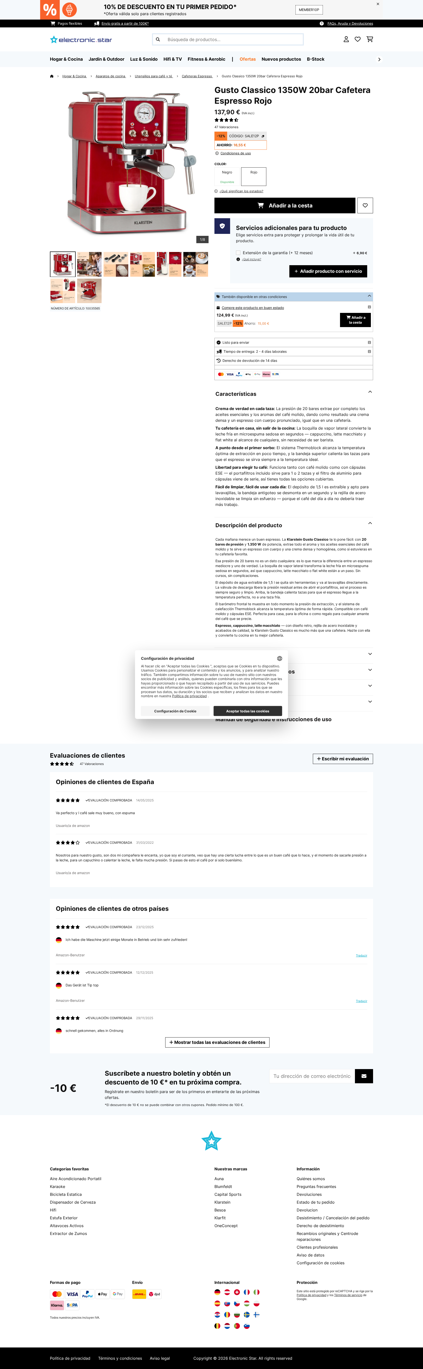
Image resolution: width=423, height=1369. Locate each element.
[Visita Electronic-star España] (217, 1303)
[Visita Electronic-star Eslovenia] (247, 1326)
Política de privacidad (311, 1295)
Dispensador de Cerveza (73, 1202)
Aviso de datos (310, 1255)
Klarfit (220, 1217)
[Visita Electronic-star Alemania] (217, 1292)
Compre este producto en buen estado (253, 308)
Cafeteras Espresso (197, 76)
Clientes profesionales (317, 1247)
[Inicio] (56, 76)
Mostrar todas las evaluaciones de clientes (219, 1042)
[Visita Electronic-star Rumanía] (227, 1315)
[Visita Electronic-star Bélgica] (217, 1326)
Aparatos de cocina (111, 76)
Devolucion (307, 1210)
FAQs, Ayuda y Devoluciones (350, 23)
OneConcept (226, 1225)
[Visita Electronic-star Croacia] (217, 1315)
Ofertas (248, 59)
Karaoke (57, 1186)
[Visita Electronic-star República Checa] (237, 1303)
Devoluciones (309, 1194)
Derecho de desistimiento (320, 1225)
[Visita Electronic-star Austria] (227, 1292)
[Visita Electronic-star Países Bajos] (227, 1326)
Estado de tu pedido (316, 1202)
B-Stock (315, 59)
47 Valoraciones (226, 127)
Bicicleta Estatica (66, 1194)
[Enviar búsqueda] (158, 39)
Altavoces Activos (66, 1225)
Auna (219, 1178)
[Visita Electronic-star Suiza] (237, 1292)
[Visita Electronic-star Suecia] (247, 1315)
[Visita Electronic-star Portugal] (237, 1326)
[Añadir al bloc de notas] (365, 205)
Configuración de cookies (320, 1262)
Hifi (53, 1210)
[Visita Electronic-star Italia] (256, 1292)
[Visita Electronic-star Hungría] (247, 1303)
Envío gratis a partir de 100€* (125, 23)
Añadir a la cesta (290, 205)
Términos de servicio (348, 1295)
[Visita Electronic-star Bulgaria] (237, 1315)
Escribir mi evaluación (345, 758)
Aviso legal (160, 1358)
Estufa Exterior (64, 1217)
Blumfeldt (223, 1186)
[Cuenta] (346, 39)
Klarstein (222, 1202)
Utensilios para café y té (154, 76)
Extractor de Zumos (68, 1233)
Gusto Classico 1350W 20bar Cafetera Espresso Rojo (262, 76)
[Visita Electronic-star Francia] (247, 1292)
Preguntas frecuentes (316, 1186)
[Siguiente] (379, 59)
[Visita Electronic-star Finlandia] (256, 1315)
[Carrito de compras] (369, 39)
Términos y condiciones (120, 1358)
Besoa (220, 1210)
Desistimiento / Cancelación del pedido (333, 1217)
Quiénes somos (311, 1178)
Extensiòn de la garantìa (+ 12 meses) (278, 253)
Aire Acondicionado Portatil (75, 1178)
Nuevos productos (281, 59)
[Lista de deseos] (358, 39)
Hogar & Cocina (74, 76)
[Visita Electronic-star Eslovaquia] (227, 1303)
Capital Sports (227, 1194)
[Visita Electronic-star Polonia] (256, 1303)
